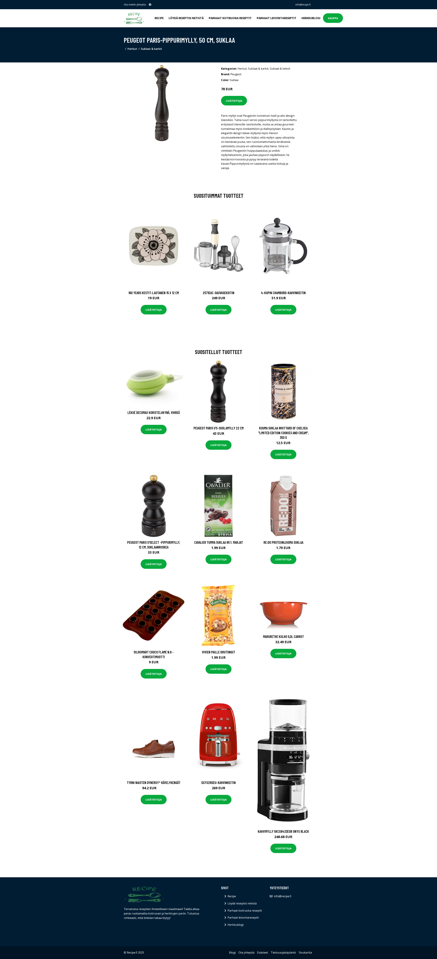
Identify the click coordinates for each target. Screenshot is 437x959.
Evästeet (262, 952)
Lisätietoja (234, 100)
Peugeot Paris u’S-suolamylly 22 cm (219, 428)
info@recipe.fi (303, 4)
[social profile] (150, 4)
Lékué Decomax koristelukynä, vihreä (154, 412)
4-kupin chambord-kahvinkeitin (283, 293)
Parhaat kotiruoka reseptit (230, 18)
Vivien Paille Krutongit (218, 652)
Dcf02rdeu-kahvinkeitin (218, 782)
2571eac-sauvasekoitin (218, 293)
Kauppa (333, 18)
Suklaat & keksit (280, 68)
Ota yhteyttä (246, 952)
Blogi (232, 952)
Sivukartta (305, 952)
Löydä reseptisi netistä (186, 18)
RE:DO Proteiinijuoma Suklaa (283, 542)
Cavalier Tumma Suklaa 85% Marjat (218, 542)
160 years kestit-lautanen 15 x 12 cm (153, 293)
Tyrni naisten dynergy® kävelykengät (153, 782)
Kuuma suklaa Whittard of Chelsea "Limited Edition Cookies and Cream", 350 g (283, 432)
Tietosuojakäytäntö (283, 952)
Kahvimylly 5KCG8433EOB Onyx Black (283, 831)
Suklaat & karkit (151, 49)
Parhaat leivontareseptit (276, 18)
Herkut (132, 49)
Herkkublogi (310, 18)
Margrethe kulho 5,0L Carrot (283, 636)
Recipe (159, 18)
